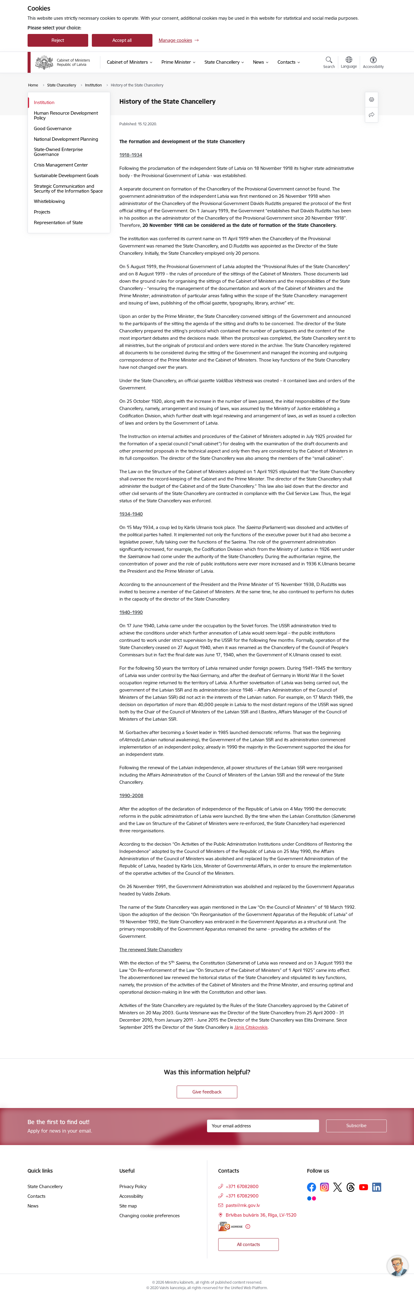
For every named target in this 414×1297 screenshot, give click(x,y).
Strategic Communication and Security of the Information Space (68, 188)
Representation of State (58, 222)
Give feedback (207, 1092)
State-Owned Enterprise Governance (58, 152)
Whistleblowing (49, 201)
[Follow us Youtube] (363, 1187)
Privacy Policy (132, 1186)
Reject (58, 40)
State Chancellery (45, 1186)
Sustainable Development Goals (66, 175)
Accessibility (131, 1196)
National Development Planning (66, 139)
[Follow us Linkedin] (376, 1187)
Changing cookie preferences (149, 1215)
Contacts (36, 1196)
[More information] (247, 1226)
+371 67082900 (242, 1196)
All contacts (248, 1244)
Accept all (122, 40)
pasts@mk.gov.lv (243, 1205)
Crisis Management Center (61, 165)
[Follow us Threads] (350, 1187)
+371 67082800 (242, 1186)
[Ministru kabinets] (62, 62)
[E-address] (230, 1226)
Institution (44, 102)
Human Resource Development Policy (66, 115)
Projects (42, 212)
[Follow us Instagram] (324, 1187)
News (33, 1206)
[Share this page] (371, 114)
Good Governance (53, 128)
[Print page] (371, 99)
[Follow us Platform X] (337, 1187)
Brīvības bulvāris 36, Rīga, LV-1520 (261, 1215)
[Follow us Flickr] (311, 1198)
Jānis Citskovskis (251, 1027)
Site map (128, 1206)
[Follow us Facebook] (311, 1187)
